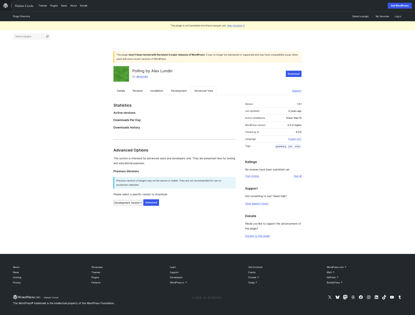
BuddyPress (335, 282)
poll (290, 146)
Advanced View (203, 90)
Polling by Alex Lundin (152, 71)
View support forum (256, 203)
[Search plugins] (47, 36)
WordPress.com (336, 267)
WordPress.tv (178, 282)
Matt (330, 272)
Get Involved (255, 267)
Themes (95, 272)
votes (297, 146)
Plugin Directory (21, 16)
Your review (252, 176)
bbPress (332, 277)
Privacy (17, 282)
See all (298, 176)
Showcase (97, 267)
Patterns (96, 282)
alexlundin (142, 76)
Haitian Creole (51, 297)
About (16, 267)
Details (121, 90)
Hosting (17, 277)
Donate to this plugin (257, 236)
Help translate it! (236, 25)
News (16, 272)
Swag (252, 282)
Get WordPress (400, 5)
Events (252, 272)
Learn (173, 267)
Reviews (138, 90)
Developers (176, 277)
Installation (156, 90)
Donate (253, 277)
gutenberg (281, 146)
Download (293, 73)
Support (297, 90)
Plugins (95, 277)
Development (179, 90)
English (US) (295, 139)
